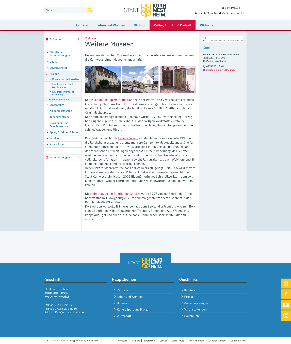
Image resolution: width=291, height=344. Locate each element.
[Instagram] (286, 316)
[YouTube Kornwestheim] (286, 304)
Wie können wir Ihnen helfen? (62, 4)
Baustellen (191, 316)
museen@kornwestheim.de (221, 69)
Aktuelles (55, 39)
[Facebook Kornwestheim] (286, 294)
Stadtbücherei (58, 67)
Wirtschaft (208, 25)
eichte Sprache (196, 340)
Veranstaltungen (60, 157)
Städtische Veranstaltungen (60, 53)
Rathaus (81, 25)
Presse (189, 297)
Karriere (190, 290)
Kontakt (136, 340)
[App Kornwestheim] (286, 284)
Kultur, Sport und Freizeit (172, 25)
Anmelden (122, 340)
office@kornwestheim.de (69, 312)
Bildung (139, 25)
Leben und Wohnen (110, 25)
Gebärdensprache (233, 13)
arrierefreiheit (238, 340)
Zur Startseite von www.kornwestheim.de (145, 10)
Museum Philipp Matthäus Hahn (112, 100)
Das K (53, 61)
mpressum (149, 340)
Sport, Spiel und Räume (64, 132)
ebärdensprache (218, 340)
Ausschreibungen (196, 303)
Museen (54, 73)
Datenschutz (178, 340)
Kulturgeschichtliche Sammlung (63, 93)
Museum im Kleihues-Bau (65, 79)
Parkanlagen (57, 144)
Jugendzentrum (59, 116)
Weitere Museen (61, 99)
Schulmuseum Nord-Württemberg (63, 85)
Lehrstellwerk (128, 138)
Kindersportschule (61, 110)
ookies (163, 340)
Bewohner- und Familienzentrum (60, 124)
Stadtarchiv (57, 104)
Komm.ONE (93, 340)
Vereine (54, 138)
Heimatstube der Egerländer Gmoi (113, 194)
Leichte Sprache (207, 13)
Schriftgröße (232, 7)
